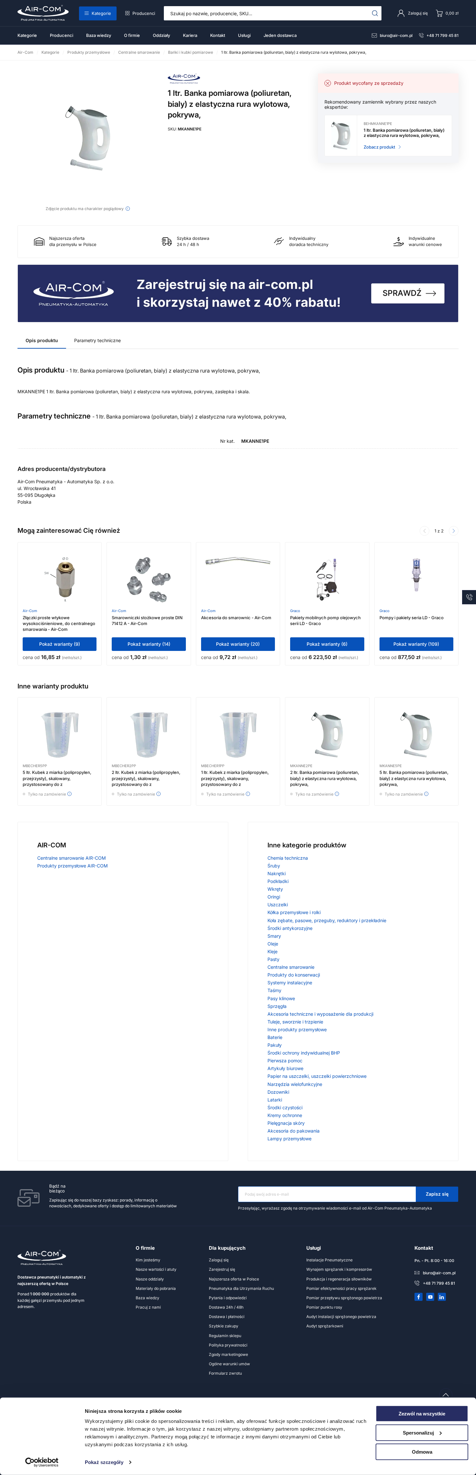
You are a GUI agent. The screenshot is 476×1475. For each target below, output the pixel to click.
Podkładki (278, 881)
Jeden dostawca (280, 35)
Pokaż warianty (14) (149, 644)
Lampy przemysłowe (289, 1138)
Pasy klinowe (281, 998)
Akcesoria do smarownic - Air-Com (236, 617)
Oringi (273, 897)
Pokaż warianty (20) (238, 644)
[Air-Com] (184, 81)
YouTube (430, 1297)
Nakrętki (276, 873)
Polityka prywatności (228, 1345)
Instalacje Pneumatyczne (329, 1259)
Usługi (244, 35)
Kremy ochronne (284, 1115)
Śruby (273, 865)
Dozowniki (278, 1092)
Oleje (272, 943)
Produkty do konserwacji (293, 975)
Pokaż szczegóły (104, 1462)
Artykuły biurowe (285, 1068)
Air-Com (30, 611)
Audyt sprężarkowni (324, 1326)
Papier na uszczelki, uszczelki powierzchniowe (317, 1076)
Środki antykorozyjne (289, 928)
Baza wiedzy (98, 35)
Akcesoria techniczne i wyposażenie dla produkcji (320, 1014)
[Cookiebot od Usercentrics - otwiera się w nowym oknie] (42, 1462)
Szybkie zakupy (223, 1326)
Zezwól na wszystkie (422, 1413)
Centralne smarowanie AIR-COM (71, 858)
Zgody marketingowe (228, 1354)
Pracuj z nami (148, 1307)
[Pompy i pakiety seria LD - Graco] (416, 579)
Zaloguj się (219, 1259)
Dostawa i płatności (226, 1316)
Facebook (418, 1297)
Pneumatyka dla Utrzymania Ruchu (241, 1288)
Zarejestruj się (222, 1269)
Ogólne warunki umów (229, 1363)
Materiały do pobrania (156, 1288)
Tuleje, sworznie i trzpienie (295, 1021)
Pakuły (274, 1045)
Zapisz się (437, 1194)
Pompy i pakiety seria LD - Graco (412, 617)
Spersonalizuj (418, 1433)
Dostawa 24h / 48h (226, 1307)
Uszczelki (277, 904)
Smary (274, 936)
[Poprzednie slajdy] (424, 531)
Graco (295, 611)
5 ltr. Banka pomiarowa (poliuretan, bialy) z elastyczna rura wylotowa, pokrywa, (414, 778)
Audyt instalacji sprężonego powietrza (341, 1316)
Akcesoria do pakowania (293, 1131)
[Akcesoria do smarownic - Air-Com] (238, 579)
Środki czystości (284, 1107)
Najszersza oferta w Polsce (234, 1279)
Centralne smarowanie (290, 967)
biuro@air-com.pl (396, 35)
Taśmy (274, 990)
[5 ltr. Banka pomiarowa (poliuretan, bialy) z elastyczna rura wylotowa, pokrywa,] (416, 734)
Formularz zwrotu (225, 1373)
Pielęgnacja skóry (286, 1123)
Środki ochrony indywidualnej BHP (303, 1053)
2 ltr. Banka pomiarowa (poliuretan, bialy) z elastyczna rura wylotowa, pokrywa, (324, 778)
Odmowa (422, 1451)
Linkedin (442, 1297)
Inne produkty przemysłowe (297, 1029)
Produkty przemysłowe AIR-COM (72, 865)
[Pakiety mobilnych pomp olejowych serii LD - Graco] (327, 579)
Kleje (272, 951)
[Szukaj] (375, 13)
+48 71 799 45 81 (442, 35)
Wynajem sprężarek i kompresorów (339, 1269)
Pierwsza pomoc (284, 1060)
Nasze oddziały (150, 1279)
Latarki (274, 1099)
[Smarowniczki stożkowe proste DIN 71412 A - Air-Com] (148, 579)
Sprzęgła (277, 1006)
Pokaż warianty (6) (327, 644)
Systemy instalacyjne (289, 982)
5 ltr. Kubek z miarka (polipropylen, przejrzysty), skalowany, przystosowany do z (57, 778)
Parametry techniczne (97, 340)
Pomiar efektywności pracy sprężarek (341, 1288)
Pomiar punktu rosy (324, 1307)
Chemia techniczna (287, 858)
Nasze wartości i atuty (156, 1269)
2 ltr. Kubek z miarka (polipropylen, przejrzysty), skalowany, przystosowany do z (146, 778)
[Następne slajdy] (454, 531)
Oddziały (161, 35)
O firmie (132, 35)
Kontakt (217, 35)
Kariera (190, 35)
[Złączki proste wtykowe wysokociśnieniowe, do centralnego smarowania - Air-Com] (59, 579)
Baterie (274, 1037)
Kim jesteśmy (148, 1259)
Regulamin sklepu (225, 1335)
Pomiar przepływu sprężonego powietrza (344, 1297)
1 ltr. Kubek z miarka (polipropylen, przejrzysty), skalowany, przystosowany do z (235, 778)
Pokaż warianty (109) (416, 644)
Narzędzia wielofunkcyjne (294, 1084)
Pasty (273, 959)
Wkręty (275, 889)
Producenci (143, 13)
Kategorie (101, 13)
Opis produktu (42, 340)
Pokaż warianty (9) (59, 644)
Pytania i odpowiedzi (228, 1297)
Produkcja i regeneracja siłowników (339, 1279)
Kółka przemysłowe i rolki (294, 912)
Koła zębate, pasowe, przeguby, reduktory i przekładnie (326, 920)
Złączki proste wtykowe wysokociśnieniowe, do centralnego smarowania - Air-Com (59, 623)
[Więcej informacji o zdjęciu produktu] (128, 209)
